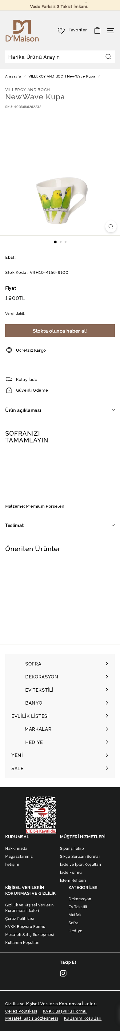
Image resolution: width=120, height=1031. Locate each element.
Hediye (75, 930)
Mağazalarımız (19, 856)
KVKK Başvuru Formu (25, 926)
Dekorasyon (80, 898)
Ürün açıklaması (23, 410)
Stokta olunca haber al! (60, 330)
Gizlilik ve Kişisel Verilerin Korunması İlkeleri (29, 907)
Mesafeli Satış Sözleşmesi (29, 934)
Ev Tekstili (78, 906)
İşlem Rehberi (73, 880)
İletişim (12, 864)
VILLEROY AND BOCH (47, 76)
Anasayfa (13, 76)
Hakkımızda (16, 848)
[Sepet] (97, 31)
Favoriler (78, 29)
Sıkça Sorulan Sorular (80, 856)
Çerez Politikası (19, 918)
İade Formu (71, 872)
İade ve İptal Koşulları (80, 864)
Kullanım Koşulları (22, 942)
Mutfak (75, 914)
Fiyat (10, 288)
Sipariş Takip (72, 848)
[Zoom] (111, 226)
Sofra (73, 922)
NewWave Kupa (81, 76)
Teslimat (14, 525)
